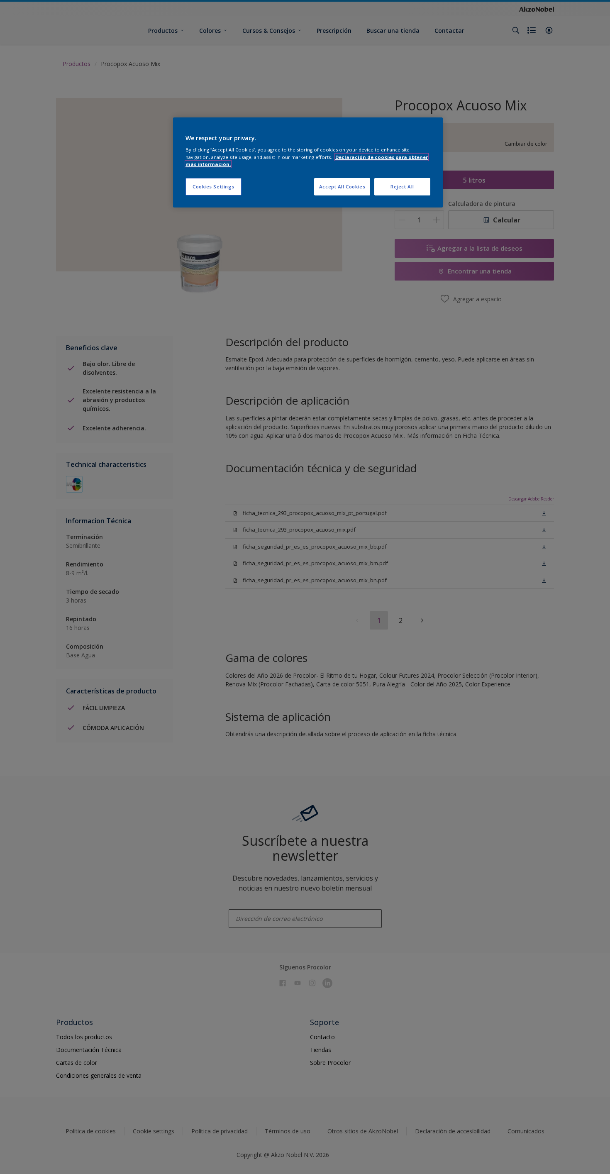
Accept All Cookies (342, 186)
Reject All (402, 186)
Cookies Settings (213, 186)
